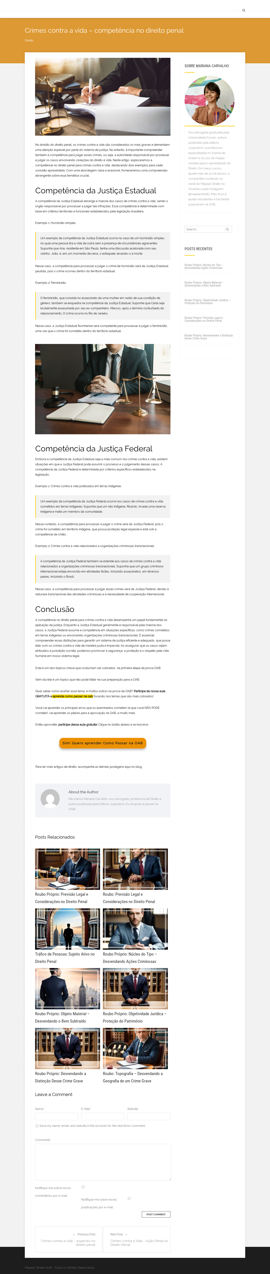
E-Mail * (86, 1109)
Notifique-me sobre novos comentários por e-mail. (53, 1191)
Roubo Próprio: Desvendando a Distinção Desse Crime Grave (209, 337)
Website (132, 1109)
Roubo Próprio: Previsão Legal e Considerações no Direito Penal (204, 319)
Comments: (43, 1140)
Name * (40, 1109)
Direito (29, 40)
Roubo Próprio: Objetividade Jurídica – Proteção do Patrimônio (208, 301)
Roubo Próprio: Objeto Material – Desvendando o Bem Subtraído (204, 284)
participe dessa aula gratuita (77, 724)
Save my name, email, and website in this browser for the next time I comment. (92, 1126)
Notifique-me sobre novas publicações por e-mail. (99, 1203)
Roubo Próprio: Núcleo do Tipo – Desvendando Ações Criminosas (204, 266)
